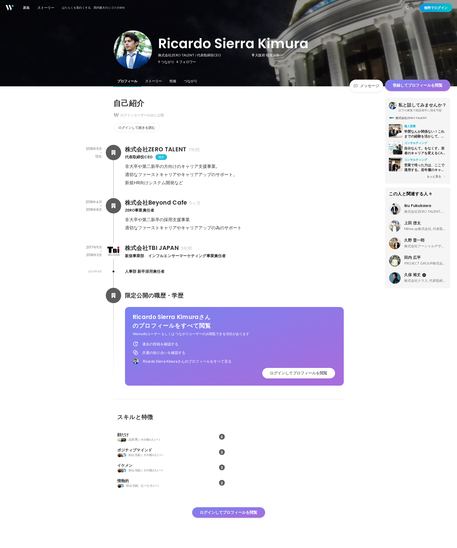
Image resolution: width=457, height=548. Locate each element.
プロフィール (127, 81)
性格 (173, 81)
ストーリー (153, 81)
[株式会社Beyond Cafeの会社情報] (113, 205)
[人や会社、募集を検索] (407, 7)
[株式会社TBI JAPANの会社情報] (113, 251)
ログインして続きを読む (136, 127)
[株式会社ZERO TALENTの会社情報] (113, 152)
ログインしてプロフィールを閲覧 (298, 373)
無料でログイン (436, 7)
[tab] (127, 81)
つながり (190, 81)
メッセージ (369, 85)
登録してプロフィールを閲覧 (418, 85)
